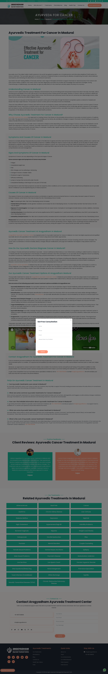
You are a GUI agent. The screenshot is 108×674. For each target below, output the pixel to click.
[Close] (71, 320)
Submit (43, 352)
